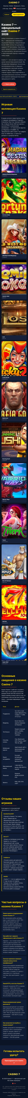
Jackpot (14, 11)
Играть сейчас (9, 84)
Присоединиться (18, 14)
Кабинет (6, 14)
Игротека (6, 6)
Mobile (11, 6)
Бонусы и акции (21, 8)
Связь (23, 6)
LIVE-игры (5, 8)
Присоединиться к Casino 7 (14, 1062)
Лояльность (17, 6)
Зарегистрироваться (9, 89)
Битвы (12, 8)
